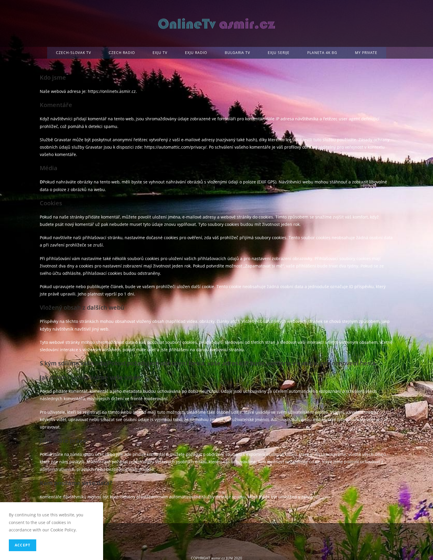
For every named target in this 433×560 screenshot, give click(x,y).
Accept (22, 545)
